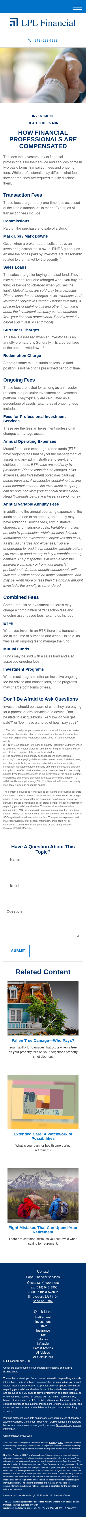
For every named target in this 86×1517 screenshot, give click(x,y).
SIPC (60, 1442)
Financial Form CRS (19, 1360)
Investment (43, 1321)
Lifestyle (43, 1343)
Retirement (43, 1317)
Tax (43, 1334)
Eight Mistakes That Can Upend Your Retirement (43, 1229)
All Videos (43, 1352)
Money (43, 1339)
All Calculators (43, 1357)
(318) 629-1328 (46, 40)
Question (14, 911)
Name (15, 859)
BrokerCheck (10, 1371)
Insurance (43, 1330)
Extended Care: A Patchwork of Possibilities (43, 1136)
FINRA (52, 1442)
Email (14, 885)
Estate (43, 1326)
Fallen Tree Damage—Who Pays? (43, 1040)
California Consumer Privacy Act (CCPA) (35, 1421)
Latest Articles (43, 1348)
